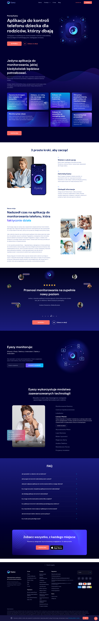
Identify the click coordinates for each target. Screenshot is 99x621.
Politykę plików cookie (74, 618)
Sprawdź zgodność (34, 365)
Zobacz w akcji (33, 44)
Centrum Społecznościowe (43, 578)
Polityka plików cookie (56, 586)
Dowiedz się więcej (61, 425)
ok (85, 618)
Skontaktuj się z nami (31, 578)
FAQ (28, 584)
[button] (49, 474)
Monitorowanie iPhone (32, 592)
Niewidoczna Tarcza (43, 604)
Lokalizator (41, 580)
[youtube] (90, 578)
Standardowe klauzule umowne (62, 581)
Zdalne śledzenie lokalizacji (43, 601)
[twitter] (79, 578)
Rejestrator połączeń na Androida (43, 595)
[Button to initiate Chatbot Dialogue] (96, 618)
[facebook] (82, 578)
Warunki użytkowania (56, 574)
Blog (28, 582)
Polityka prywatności (56, 576)
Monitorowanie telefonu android (32, 595)
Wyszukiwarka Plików (44, 584)
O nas (28, 574)
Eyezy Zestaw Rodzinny (32, 597)
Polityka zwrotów (55, 588)
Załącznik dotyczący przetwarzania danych (60, 578)
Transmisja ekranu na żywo (43, 598)
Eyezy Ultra (29, 599)
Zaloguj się (78, 2)
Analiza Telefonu (42, 592)
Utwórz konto (54, 596)
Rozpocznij (14, 133)
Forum (28, 586)
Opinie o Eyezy (30, 580)
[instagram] (86, 578)
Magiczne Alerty (42, 590)
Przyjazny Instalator (43, 606)
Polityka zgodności (55, 590)
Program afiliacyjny (31, 576)
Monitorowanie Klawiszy (42, 575)
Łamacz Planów (42, 582)
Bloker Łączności (43, 588)
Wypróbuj (14, 43)
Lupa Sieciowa (42, 586)
